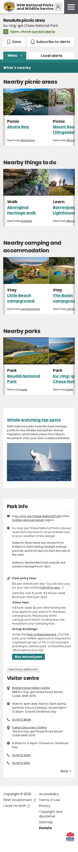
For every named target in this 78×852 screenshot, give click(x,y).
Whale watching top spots (34, 420)
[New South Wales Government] (70, 836)
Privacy (44, 805)
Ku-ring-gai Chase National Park (38, 516)
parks (24, 389)
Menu (13, 55)
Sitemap (46, 822)
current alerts (43, 31)
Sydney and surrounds (28, 520)
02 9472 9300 (21, 755)
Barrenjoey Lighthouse (64, 210)
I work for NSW (14, 805)
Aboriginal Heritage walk (21, 210)
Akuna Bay (18, 126)
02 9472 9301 (21, 763)
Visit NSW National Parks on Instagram (17, 845)
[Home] (9, 7)
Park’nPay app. (49, 588)
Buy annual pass (28, 657)
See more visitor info (23, 669)
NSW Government (17, 800)
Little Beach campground (20, 298)
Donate (45, 828)
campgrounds (30, 309)
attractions (27, 140)
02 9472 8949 (21, 720)
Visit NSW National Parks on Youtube (26, 845)
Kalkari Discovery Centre (29, 727)
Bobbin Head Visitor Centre (31, 688)
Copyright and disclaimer (50, 813)
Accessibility (49, 794)
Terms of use (49, 800)
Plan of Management (41, 634)
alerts (52, 55)
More (64, 771)
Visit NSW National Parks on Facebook (7, 845)
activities (26, 221)
